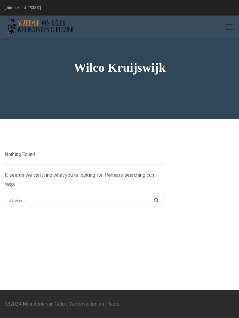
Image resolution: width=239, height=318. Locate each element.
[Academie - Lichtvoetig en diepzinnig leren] (40, 26)
